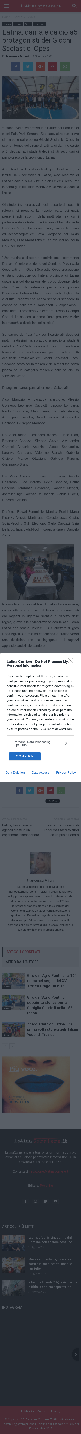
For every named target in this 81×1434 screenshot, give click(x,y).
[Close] (72, 662)
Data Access (40, 772)
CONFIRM (25, 756)
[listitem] (40, 743)
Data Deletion (15, 772)
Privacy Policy (66, 772)
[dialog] (40, 717)
